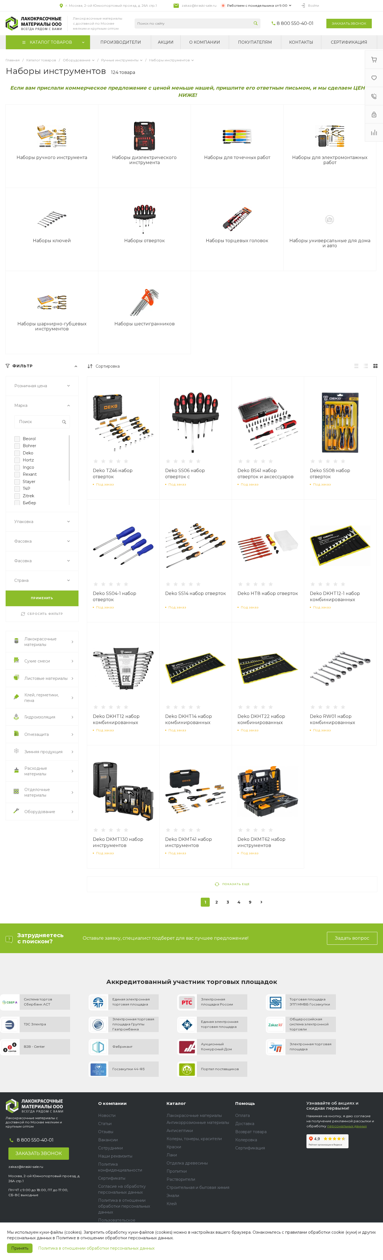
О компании (112, 1103)
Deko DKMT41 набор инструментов (188, 842)
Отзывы (105, 1131)
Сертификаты (111, 1178)
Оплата (242, 1115)
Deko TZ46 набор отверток (113, 473)
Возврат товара (251, 1131)
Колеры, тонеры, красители (194, 1138)
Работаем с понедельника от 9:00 (257, 5)
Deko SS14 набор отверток (195, 593)
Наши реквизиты (115, 1156)
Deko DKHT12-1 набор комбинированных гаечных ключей (335, 599)
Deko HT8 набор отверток (267, 593)
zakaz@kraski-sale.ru (199, 5)
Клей (172, 1203)
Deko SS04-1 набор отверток (114, 596)
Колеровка (246, 1139)
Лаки (172, 1155)
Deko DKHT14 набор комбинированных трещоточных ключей (190, 722)
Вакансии (108, 1139)
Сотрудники (110, 1148)
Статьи (105, 1123)
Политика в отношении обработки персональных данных (96, 1248)
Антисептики (180, 1130)
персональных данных (347, 1126)
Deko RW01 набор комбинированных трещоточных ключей (335, 722)
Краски (174, 1146)
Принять (19, 1248)
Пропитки (177, 1171)
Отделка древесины (187, 1163)
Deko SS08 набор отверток (330, 473)
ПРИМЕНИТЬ (42, 598)
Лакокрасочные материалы (194, 1115)
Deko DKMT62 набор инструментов (261, 842)
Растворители (181, 1179)
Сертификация (250, 1148)
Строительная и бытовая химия (198, 1187)
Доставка (244, 1123)
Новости (107, 1115)
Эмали (173, 1195)
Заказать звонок (349, 23)
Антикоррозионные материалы (198, 1122)
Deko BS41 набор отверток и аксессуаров (265, 473)
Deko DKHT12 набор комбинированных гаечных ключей (116, 722)
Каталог (176, 1103)
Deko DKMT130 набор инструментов (118, 842)
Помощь (245, 1103)
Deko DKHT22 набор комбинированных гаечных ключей (261, 722)
